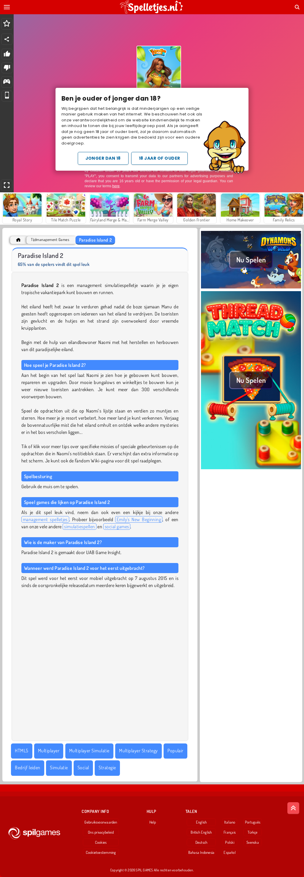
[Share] (6, 39)
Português (252, 822)
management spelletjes (45, 519)
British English (201, 832)
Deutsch (201, 842)
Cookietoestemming (101, 852)
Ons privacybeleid (101, 832)
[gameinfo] (6, 82)
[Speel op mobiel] (6, 96)
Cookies (101, 842)
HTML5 (21, 751)
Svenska (252, 842)
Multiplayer (48, 751)
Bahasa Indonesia (201, 852)
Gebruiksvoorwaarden (100, 822)
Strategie (107, 767)
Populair (175, 751)
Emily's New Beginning (139, 519)
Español (230, 852)
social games (117, 526)
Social (83, 767)
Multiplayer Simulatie (89, 751)
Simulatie (59, 767)
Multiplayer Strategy (138, 751)
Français (230, 832)
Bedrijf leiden (27, 767)
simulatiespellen (79, 526)
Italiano (229, 822)
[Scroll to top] (293, 808)
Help (152, 822)
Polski (229, 842)
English (201, 822)
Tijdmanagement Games (50, 240)
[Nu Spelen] (251, 288)
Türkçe (252, 832)
